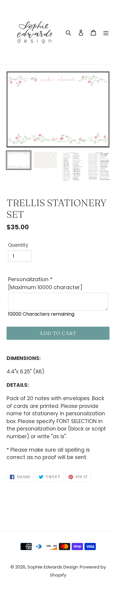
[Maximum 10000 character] (45, 283)
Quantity (18, 245)
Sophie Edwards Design (52, 567)
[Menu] (106, 32)
